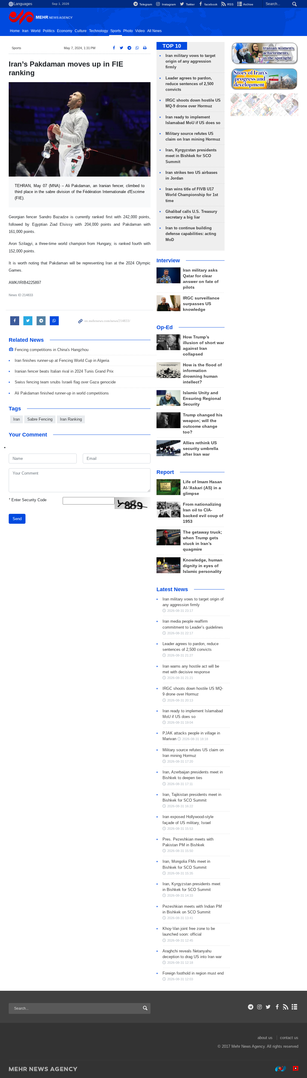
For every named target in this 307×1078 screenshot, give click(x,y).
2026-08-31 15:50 (180, 851)
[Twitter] (268, 1007)
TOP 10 (171, 46)
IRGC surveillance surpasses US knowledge (201, 304)
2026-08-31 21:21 (180, 678)
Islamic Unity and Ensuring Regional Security (202, 398)
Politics (49, 31)
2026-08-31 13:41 (180, 918)
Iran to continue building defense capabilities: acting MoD (190, 234)
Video (140, 31)
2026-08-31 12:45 (180, 940)
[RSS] (286, 1007)
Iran (25, 31)
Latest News (172, 589)
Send (17, 519)
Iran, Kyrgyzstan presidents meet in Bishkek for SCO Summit (190, 156)
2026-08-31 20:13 (180, 700)
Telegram (145, 4)
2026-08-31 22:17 (180, 633)
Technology (98, 31)
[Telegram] (251, 1007)
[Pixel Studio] (292, 1068)
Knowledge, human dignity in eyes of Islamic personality (202, 566)
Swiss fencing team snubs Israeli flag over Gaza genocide (65, 382)
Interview (168, 261)
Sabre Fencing (39, 419)
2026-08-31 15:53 (180, 828)
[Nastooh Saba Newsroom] (277, 1068)
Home (15, 31)
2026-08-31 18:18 (195, 739)
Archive (248, 4)
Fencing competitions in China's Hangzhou (51, 349)
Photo (128, 31)
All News (154, 31)
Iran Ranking (71, 419)
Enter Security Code (27, 500)
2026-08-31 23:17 (180, 610)
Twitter (189, 4)
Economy (64, 31)
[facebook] (277, 1007)
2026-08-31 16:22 (180, 806)
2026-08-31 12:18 (180, 962)
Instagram (168, 4)
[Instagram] (259, 1007)
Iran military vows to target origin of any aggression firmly (190, 61)
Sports (115, 31)
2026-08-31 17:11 (180, 784)
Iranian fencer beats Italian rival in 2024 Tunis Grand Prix (64, 371)
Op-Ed (164, 327)
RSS (230, 4)
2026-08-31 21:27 (180, 655)
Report (165, 472)
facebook (210, 4)
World (35, 31)
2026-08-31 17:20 (180, 761)
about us (265, 1037)
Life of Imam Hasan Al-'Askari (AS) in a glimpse (202, 488)
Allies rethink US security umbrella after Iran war (200, 449)
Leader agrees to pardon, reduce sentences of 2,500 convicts (189, 84)
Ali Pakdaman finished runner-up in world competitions (62, 393)
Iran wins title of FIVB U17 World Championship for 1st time (191, 195)
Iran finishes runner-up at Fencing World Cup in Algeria (62, 360)
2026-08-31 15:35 (180, 873)
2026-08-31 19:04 (180, 722)
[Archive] (294, 1007)
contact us (289, 1037)
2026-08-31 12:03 (180, 979)
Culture (81, 31)
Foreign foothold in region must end (193, 973)
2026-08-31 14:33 (180, 895)
